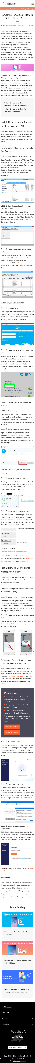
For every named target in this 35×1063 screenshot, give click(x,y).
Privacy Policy (17, 1061)
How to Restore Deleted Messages (12, 555)
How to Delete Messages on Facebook (14, 551)
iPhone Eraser (11, 693)
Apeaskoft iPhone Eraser (15, 676)
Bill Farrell (11, 25)
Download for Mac (11, 732)
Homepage (4, 9)
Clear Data (13, 9)
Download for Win (11, 727)
